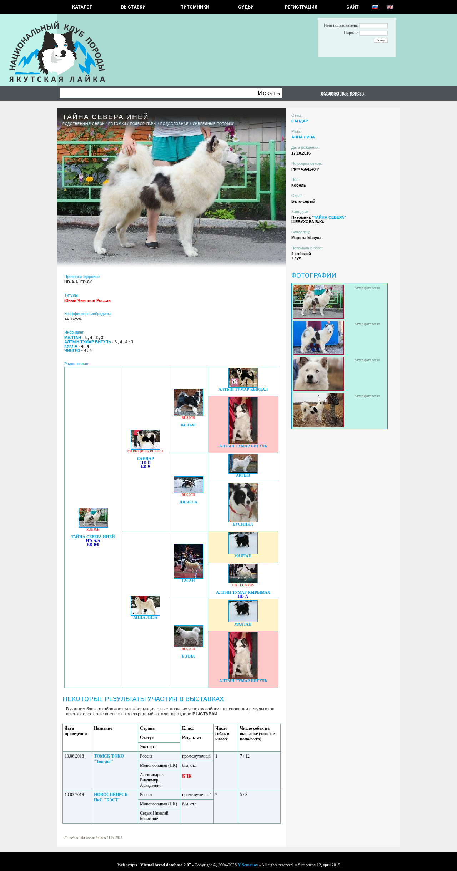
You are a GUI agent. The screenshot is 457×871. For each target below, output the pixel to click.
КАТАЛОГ (82, 7)
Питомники (194, 7)
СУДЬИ (246, 7)
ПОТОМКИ (117, 124)
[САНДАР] (145, 448)
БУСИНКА (243, 524)
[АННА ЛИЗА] (145, 614)
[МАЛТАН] (243, 552)
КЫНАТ (188, 425)
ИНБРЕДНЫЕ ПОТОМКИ (214, 124)
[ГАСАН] (188, 577)
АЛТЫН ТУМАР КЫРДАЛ (243, 389)
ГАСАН (188, 581)
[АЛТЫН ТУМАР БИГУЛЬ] (243, 442)
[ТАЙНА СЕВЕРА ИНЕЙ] (93, 526)
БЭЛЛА (188, 656)
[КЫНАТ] (188, 414)
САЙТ (352, 7)
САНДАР (145, 459)
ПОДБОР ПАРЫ (143, 124)
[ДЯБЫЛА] (188, 491)
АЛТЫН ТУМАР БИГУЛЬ (243, 446)
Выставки (133, 7)
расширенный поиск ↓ (343, 93)
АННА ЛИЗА (145, 617)
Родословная (174, 124)
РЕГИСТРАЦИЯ (301, 7)
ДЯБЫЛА (188, 502)
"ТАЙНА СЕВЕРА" (329, 217)
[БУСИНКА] (243, 520)
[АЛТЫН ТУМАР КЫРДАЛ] (243, 386)
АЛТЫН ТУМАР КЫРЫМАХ (243, 592)
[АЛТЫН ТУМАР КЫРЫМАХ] (243, 581)
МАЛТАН (243, 556)
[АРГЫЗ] (243, 472)
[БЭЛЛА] (188, 645)
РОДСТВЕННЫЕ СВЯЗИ (83, 124)
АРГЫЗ (243, 475)
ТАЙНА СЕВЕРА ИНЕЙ (93, 537)
